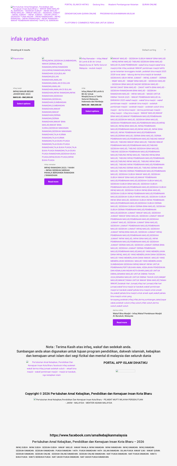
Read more (53, 181)
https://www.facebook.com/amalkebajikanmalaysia (88, 435)
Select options (23, 103)
